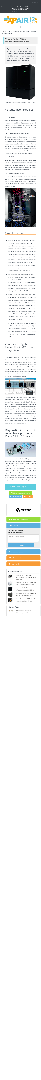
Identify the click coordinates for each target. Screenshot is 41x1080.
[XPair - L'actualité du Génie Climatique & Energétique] (20, 20)
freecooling (29, 259)
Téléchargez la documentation (21, 493)
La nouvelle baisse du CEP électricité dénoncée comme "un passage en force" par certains (20, 9)
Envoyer (21, 545)
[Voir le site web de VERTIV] (23, 510)
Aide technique (16, 496)
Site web (28, 496)
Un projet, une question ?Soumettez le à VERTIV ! (16, 531)
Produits (4, 31)
